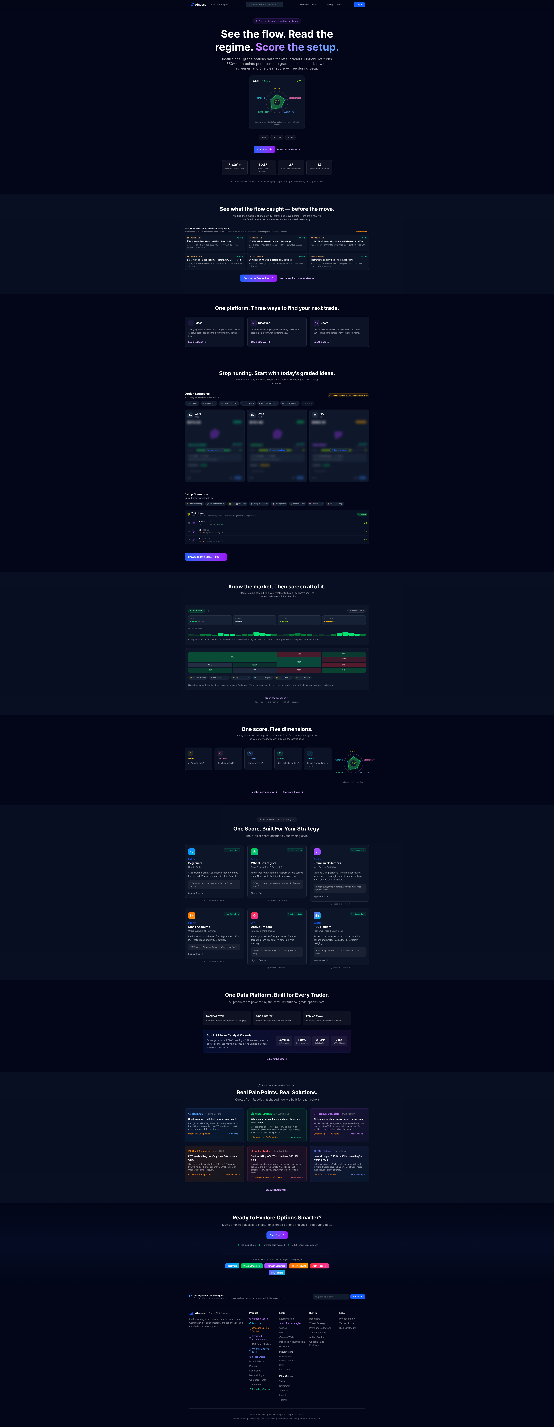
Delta (281, 1365)
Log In (359, 4)
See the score (323, 341)
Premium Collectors (276, 1266)
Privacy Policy (347, 1318)
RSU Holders (277, 1272)
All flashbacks (362, 232)
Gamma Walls (286, 1337)
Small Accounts (298, 1266)
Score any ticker (292, 792)
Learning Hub (286, 1318)
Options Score (260, 1318)
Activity (283, 1390)
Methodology (256, 1375)
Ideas (313, 4)
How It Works (256, 1361)
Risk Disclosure (347, 1327)
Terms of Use (346, 1323)
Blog (281, 1332)
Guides (338, 4)
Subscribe (357, 1296)
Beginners (232, 1266)
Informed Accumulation (259, 1338)
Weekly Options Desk (260, 1350)
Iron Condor (284, 1369)
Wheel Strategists (251, 1266)
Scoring (329, 4)
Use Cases (255, 1370)
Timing (283, 1399)
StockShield (258, 1356)
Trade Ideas (255, 1384)
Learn (282, 1312)
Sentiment (284, 1385)
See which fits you (277, 1189)
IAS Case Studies (261, 1344)
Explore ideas (197, 341)
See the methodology (264, 792)
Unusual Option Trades (260, 1329)
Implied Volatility (287, 1360)
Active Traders (319, 1266)
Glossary (284, 1346)
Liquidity (284, 1395)
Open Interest (285, 1356)
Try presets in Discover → (214, 900)
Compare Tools (257, 1379)
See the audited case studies (296, 278)
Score (290, 137)
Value (282, 1381)
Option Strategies (291, 1323)
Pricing (253, 1366)
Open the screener (289, 149)
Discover (304, 4)
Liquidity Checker (261, 1389)
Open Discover (260, 341)
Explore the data (277, 1058)
